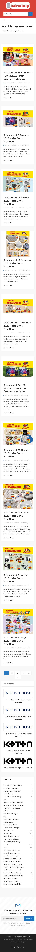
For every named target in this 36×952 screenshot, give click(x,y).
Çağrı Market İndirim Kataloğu (13, 802)
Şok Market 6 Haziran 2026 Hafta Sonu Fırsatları (16, 578)
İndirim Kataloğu (9, 830)
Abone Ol (29, 918)
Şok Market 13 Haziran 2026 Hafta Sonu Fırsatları (16, 515)
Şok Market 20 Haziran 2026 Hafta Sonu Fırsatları (17, 453)
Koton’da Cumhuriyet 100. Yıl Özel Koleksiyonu (18, 752)
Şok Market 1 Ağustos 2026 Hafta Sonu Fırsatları (16, 200)
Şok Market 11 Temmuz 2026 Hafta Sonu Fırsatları (17, 325)
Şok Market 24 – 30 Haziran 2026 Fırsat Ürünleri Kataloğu (15, 388)
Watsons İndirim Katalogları (12, 884)
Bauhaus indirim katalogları (12, 791)
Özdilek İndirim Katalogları (12, 861)
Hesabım (5, 939)
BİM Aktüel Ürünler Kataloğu (13, 797)
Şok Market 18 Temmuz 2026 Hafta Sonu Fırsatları (17, 263)
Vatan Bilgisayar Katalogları (12, 881)
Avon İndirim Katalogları (11, 788)
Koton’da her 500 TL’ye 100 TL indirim (18, 768)
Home (4, 31)
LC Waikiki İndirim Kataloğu (12, 842)
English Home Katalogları (12, 808)
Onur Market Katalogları (11, 856)
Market (6, 847)
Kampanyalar (26, 83)
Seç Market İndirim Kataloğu (13, 870)
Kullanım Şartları (15, 942)
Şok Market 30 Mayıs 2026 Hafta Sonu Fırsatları (16, 640)
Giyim (5, 816)
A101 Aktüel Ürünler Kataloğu (13, 785)
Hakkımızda (20, 939)
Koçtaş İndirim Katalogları (12, 836)
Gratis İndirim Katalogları (11, 819)
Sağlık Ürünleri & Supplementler (14, 867)
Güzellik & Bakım (9, 822)
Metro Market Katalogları (12, 850)
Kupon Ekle (12, 939)
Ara (31, 13)
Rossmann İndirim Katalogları (13, 864)
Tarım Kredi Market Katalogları (13, 876)
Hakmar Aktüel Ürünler (11, 825)
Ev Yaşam (7, 811)
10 (18, 677)
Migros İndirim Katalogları (12, 853)
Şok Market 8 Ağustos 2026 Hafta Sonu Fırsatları (17, 138)
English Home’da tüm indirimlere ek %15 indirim (18, 718)
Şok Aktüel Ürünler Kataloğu (13, 873)
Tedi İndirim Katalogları (11, 878)
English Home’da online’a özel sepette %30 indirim (18, 735)
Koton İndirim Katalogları (12, 839)
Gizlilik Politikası (28, 939)
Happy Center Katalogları (12, 828)
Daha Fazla (8, 98)
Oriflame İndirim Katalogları (12, 859)
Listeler (6, 845)
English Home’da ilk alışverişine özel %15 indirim (18, 701)
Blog (5, 800)
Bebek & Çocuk (9, 794)
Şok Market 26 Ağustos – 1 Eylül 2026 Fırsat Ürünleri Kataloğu (18, 75)
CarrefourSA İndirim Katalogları (14, 805)
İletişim (23, 942)
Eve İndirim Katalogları (11, 814)
